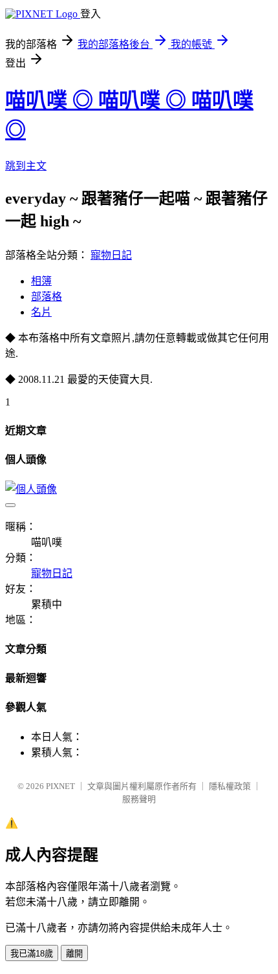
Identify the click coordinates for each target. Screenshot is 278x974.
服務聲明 (139, 799)
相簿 (41, 281)
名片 (41, 312)
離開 (74, 953)
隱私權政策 (230, 786)
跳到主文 (26, 165)
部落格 (46, 296)
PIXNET (60, 786)
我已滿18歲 (31, 953)
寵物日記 (111, 255)
